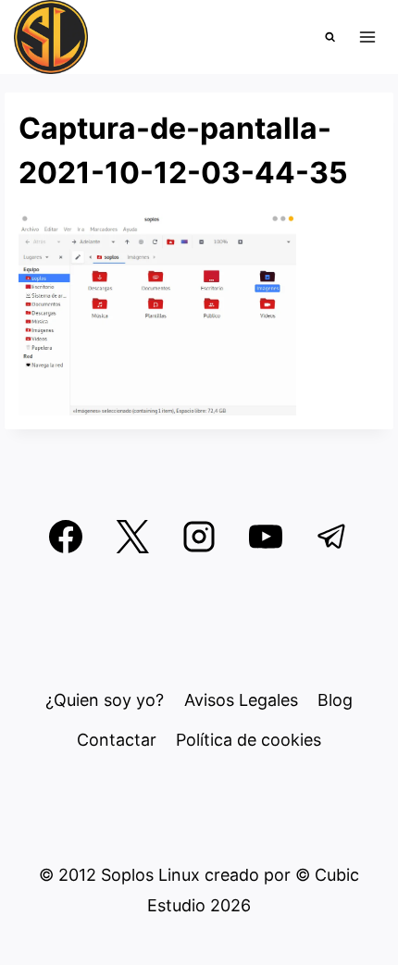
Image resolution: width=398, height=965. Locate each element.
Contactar (116, 739)
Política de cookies (248, 739)
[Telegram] (332, 536)
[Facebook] (65, 536)
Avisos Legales (241, 700)
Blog (335, 700)
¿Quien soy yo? (104, 700)
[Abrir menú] (367, 36)
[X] (132, 536)
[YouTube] (265, 536)
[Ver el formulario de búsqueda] (331, 37)
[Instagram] (199, 536)
